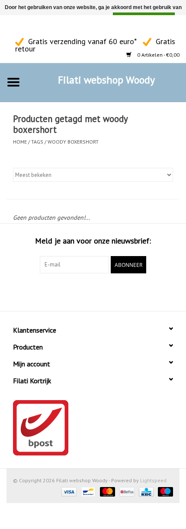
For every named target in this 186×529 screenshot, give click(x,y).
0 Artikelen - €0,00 (158, 54)
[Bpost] (93, 427)
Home (20, 141)
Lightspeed (153, 480)
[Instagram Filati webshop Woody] (28, 26)
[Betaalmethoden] (68, 491)
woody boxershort (73, 141)
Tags (37, 141)
